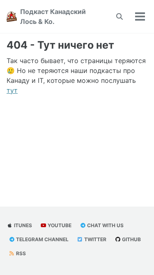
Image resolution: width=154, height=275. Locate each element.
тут (12, 90)
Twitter (94, 239)
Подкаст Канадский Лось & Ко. (53, 16)
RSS (20, 253)
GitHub (131, 239)
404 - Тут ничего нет (60, 45)
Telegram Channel (42, 239)
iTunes (22, 225)
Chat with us (105, 225)
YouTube (58, 225)
